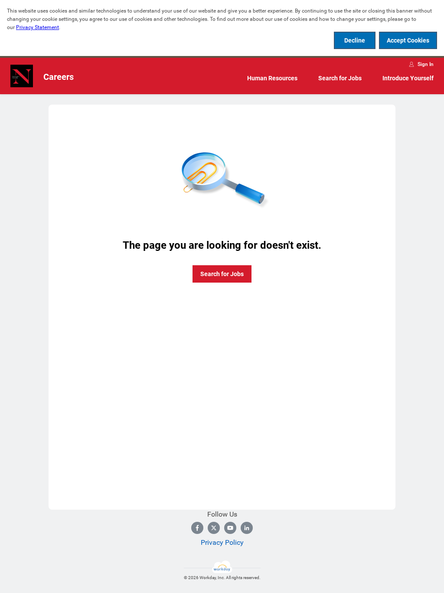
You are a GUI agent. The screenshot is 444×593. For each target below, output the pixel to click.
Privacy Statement (37, 27)
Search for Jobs (340, 78)
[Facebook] (197, 528)
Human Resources (272, 78)
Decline (354, 40)
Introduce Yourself (408, 78)
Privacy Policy (222, 542)
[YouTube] (230, 528)
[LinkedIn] (247, 528)
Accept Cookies (408, 40)
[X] (214, 528)
